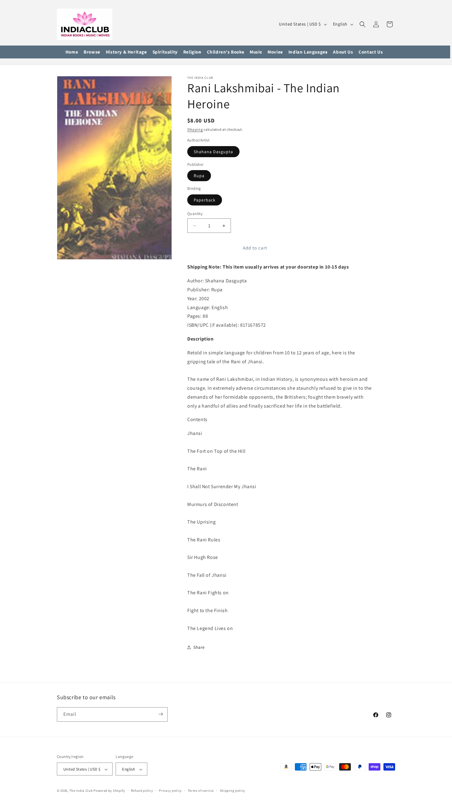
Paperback (205, 200)
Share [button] (199, 647)
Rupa (199, 175)
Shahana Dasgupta (213, 151)
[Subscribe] (160, 714)
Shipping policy (232, 790)
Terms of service (201, 790)
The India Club (81, 791)
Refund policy (142, 790)
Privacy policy (170, 790)
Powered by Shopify (109, 791)
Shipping (195, 129)
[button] (92, 52)
